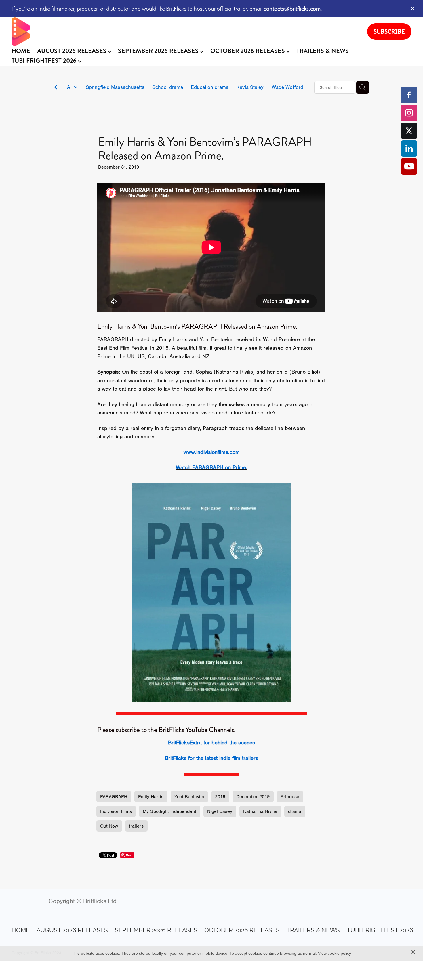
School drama (167, 87)
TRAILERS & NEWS (322, 51)
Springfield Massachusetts (115, 87)
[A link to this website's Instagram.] (409, 113)
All (70, 87)
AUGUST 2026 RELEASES (72, 51)
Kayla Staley (250, 87)
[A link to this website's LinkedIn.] (409, 148)
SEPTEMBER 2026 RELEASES (159, 51)
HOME (21, 51)
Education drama (209, 87)
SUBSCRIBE (389, 31)
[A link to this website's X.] (409, 131)
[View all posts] (56, 88)
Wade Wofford (287, 87)
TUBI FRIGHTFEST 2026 (45, 60)
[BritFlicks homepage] (183, 31)
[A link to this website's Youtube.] (409, 166)
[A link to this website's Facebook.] (409, 95)
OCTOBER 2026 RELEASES (248, 51)
